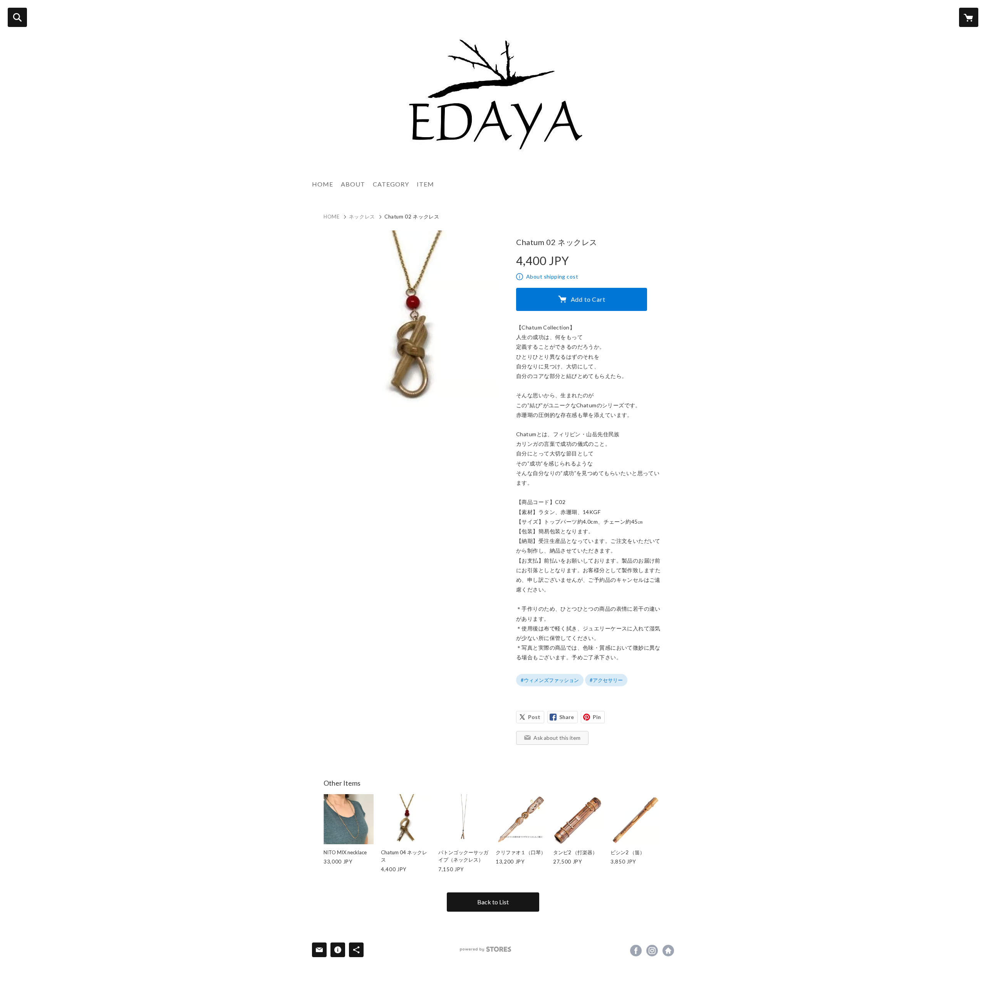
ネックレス (362, 216)
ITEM (425, 184)
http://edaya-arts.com (668, 950)
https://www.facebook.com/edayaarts (636, 950)
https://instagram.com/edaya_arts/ (652, 950)
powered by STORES (485, 949)
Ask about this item (556, 737)
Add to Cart (588, 299)
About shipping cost (552, 276)
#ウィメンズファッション (550, 680)
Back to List (493, 902)
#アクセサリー (606, 680)
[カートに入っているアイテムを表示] (968, 17)
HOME (322, 184)
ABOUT (353, 184)
